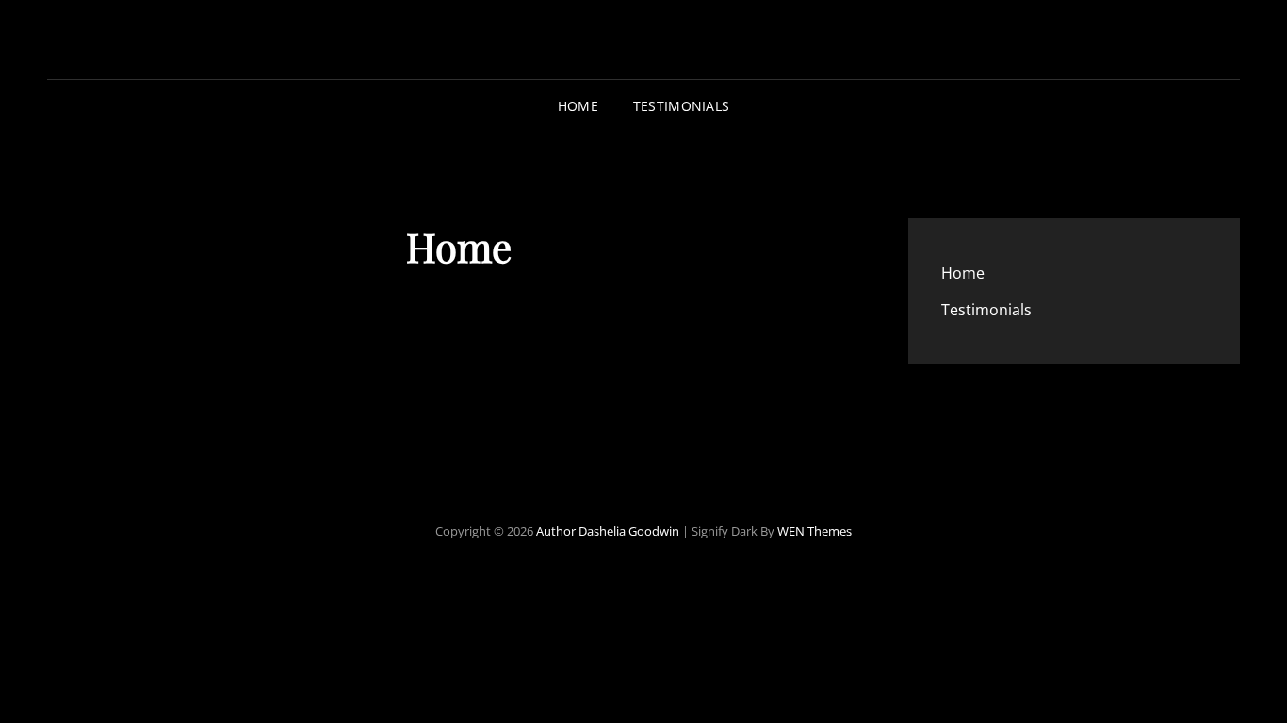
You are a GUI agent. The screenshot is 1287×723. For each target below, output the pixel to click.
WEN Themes (814, 530)
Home (578, 106)
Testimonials (681, 106)
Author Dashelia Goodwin (607, 530)
